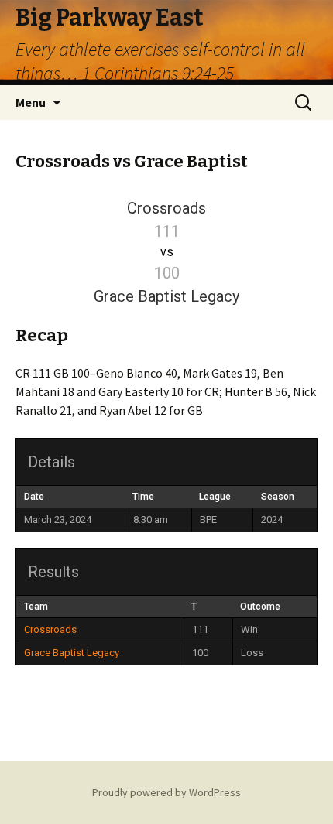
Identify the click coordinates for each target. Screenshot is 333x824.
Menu (30, 102)
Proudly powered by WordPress (166, 792)
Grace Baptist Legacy (71, 652)
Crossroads (50, 629)
